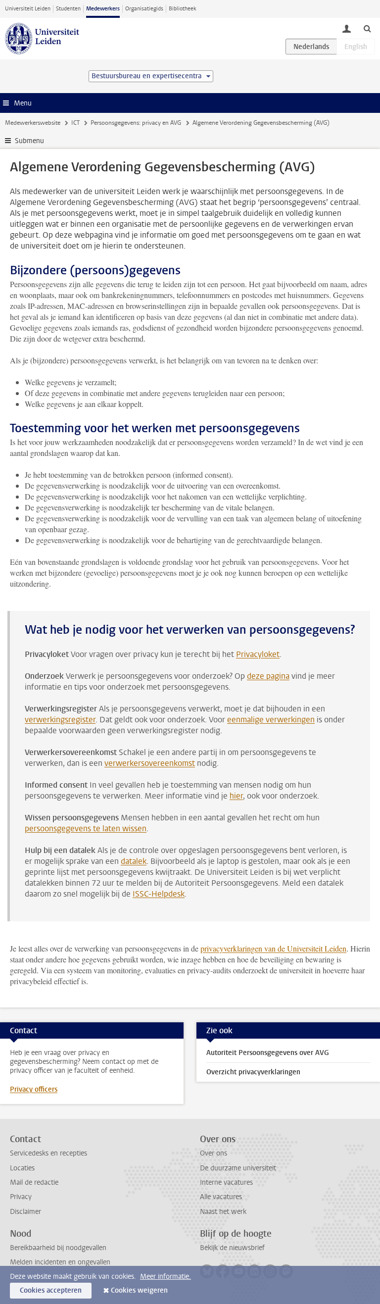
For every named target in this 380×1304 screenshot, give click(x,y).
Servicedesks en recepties (48, 1153)
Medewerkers (103, 8)
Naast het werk (223, 1211)
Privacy (21, 1197)
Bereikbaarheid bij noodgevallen (58, 1248)
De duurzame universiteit (238, 1168)
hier (236, 796)
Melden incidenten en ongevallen (60, 1262)
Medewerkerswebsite (32, 123)
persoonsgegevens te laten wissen (85, 828)
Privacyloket (258, 654)
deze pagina (268, 676)
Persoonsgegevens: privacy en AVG (136, 123)
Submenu (29, 141)
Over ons (213, 1153)
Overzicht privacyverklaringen (253, 1072)
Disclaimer (25, 1211)
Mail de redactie (34, 1182)
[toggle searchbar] (367, 28)
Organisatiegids (144, 8)
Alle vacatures (221, 1197)
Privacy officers (33, 1089)
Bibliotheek (182, 8)
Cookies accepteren (51, 1290)
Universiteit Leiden (27, 8)
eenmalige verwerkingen (271, 719)
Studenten (68, 8)
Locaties (22, 1168)
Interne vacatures (226, 1182)
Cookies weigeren (139, 1290)
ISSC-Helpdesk (159, 894)
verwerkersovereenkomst (149, 763)
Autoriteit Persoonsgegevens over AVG (267, 1052)
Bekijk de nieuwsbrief (232, 1248)
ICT (75, 123)
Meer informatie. (165, 1276)
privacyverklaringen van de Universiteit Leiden (273, 948)
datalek (133, 861)
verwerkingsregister (60, 719)
